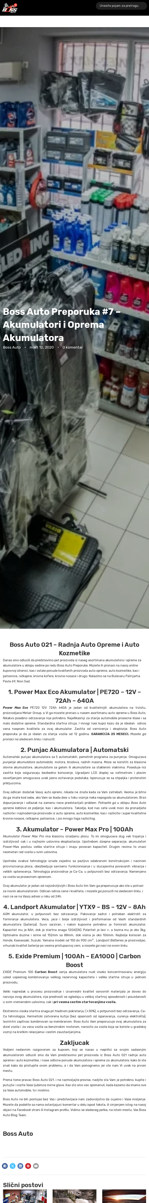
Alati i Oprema (59, 7)
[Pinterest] (28, 1166)
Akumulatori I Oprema (35, 7)
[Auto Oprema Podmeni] (83, 8)
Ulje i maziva (95, 7)
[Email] (36, 1166)
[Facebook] (5, 1166)
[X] (13, 1166)
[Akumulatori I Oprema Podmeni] (47, 8)
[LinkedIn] (20, 1166)
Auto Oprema (75, 7)
